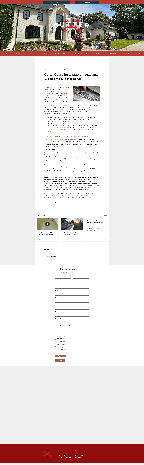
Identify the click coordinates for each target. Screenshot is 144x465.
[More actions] (99, 70)
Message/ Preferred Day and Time (63, 325)
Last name (75, 277)
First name (58, 277)
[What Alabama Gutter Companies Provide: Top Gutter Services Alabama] (72, 224)
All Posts (39, 59)
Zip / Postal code (59, 319)
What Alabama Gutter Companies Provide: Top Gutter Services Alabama (71, 233)
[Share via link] (56, 202)
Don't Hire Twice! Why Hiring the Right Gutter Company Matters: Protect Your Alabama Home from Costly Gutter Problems (47, 233)
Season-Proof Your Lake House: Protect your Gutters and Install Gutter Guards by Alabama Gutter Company (96, 221)
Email (57, 291)
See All (105, 215)
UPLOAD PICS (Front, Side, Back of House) (65, 353)
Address (57, 304)
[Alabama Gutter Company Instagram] (102, 47)
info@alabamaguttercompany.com (71, 457)
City (56, 312)
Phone (57, 284)
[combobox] (72, 300)
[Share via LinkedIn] (52, 202)
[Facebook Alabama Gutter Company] (92, 47)
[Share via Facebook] (45, 202)
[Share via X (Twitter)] (48, 202)
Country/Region (59, 298)
